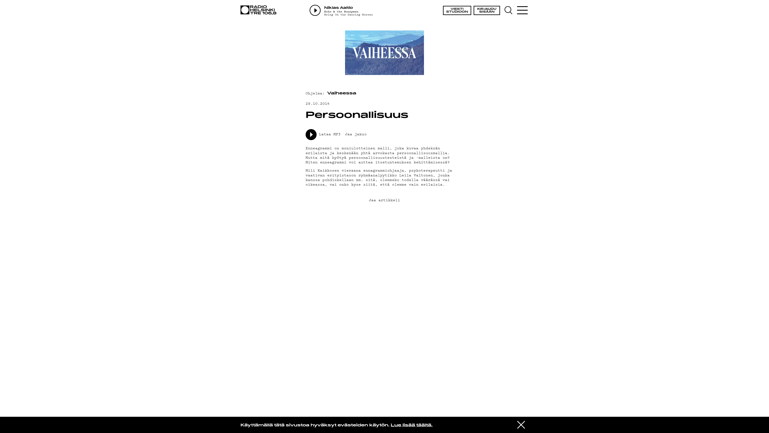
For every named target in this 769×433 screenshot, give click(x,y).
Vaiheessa (341, 93)
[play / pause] (311, 134)
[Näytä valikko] (522, 10)
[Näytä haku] (510, 10)
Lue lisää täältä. (412, 425)
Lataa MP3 (330, 133)
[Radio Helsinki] (260, 10)
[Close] (521, 424)
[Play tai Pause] (315, 10)
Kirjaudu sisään (486, 10)
